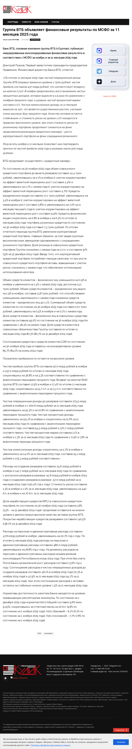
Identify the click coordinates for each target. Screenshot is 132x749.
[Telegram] (5, 678)
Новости (26, 22)
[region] (66, 741)
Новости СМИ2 (109, 96)
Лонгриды (12, 22)
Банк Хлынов (41, 22)
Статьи (55, 22)
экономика (48, 633)
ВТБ (39, 633)
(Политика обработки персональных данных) (51, 745)
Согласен (121, 742)
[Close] (129, 735)
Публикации (35, 40)
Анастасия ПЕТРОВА (11, 40)
